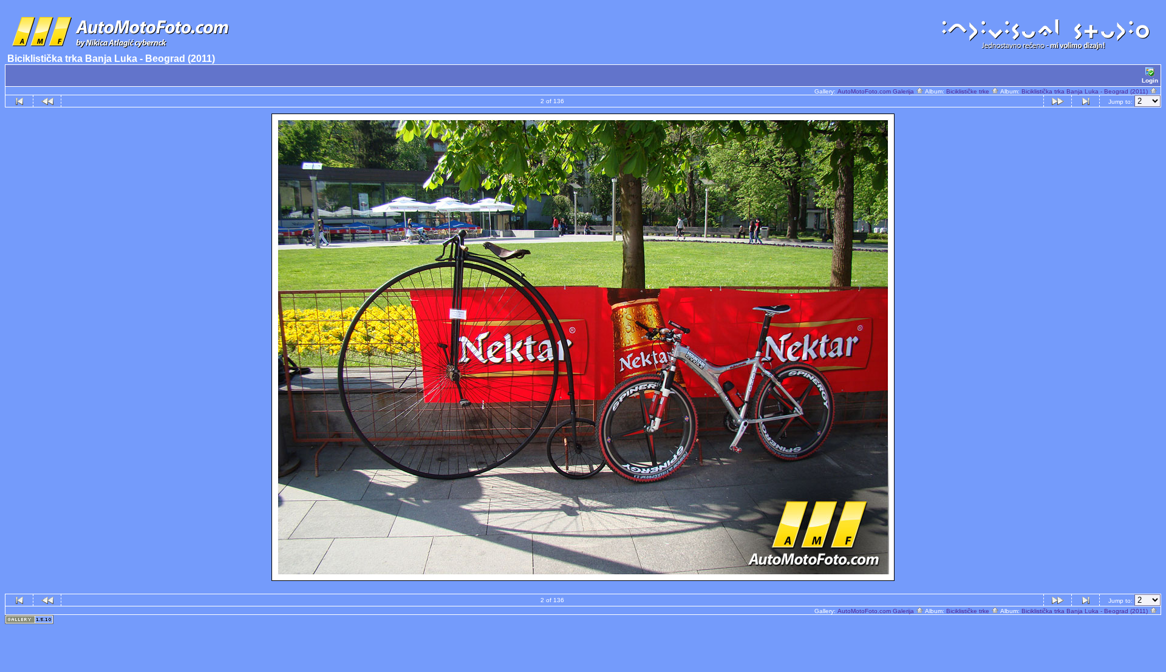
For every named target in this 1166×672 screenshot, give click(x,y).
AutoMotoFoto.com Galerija (876, 91)
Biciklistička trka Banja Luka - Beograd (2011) (1085, 91)
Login (1150, 80)
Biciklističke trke (968, 91)
